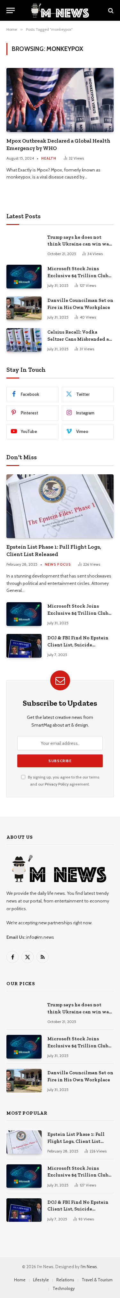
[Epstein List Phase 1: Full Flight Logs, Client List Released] (60, 506)
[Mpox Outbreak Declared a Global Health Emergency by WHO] (60, 100)
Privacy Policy (56, 784)
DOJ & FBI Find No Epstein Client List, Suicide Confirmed (77, 644)
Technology (63, 1288)
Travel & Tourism (97, 1279)
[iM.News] (60, 10)
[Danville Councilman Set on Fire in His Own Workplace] (24, 308)
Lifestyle (41, 1279)
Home (20, 1279)
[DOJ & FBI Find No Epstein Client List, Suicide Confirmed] (24, 645)
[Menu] (10, 10)
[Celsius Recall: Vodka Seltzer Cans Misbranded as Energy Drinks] (24, 340)
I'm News (89, 1266)
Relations (65, 1279)
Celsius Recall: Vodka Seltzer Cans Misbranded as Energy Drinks (79, 339)
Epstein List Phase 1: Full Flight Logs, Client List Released (76, 1141)
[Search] (110, 10)
